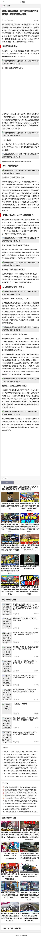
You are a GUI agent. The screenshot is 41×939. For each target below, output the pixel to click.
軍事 (8, 6)
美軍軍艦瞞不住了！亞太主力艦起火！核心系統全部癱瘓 (22, 795)
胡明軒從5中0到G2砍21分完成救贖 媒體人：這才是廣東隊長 (22, 757)
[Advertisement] (20, 91)
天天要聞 (22, 2)
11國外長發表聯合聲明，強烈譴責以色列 (17, 809)
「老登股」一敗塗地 (20, 704)
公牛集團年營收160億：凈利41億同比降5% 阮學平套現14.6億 (22, 773)
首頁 (4, 6)
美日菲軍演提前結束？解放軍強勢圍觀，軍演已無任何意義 (23, 812)
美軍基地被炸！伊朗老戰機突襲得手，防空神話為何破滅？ (21, 762)
